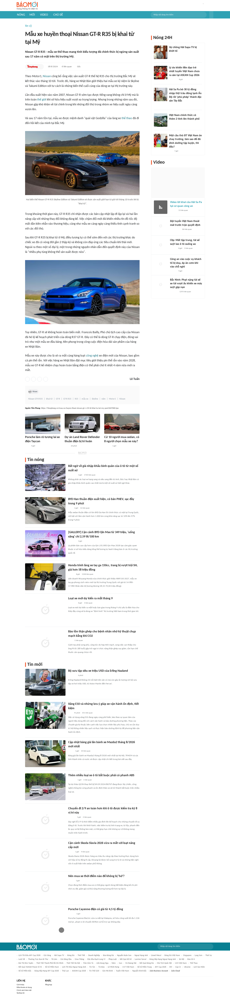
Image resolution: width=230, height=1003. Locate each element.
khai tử (49, 399)
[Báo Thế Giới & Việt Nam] (70, 751)
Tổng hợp (48, 985)
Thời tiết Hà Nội (73, 963)
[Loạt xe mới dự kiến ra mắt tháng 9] (45, 609)
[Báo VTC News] (72, 676)
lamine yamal (140, 959)
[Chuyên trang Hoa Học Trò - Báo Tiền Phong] (170, 151)
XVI (170, 967)
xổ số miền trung (144, 967)
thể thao (127, 118)
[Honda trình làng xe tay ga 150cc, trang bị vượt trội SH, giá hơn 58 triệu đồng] (45, 576)
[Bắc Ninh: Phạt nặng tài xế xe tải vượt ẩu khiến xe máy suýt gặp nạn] (160, 284)
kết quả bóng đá (147, 963)
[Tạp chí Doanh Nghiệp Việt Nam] (71, 574)
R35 (76, 399)
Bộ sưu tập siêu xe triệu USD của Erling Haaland (98, 671)
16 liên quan (85, 508)
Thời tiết (81, 955)
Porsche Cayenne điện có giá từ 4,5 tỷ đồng (95, 909)
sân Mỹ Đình (107, 971)
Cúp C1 (178, 967)
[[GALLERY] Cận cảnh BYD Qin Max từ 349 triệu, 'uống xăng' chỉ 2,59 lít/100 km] (45, 543)
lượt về (22, 959)
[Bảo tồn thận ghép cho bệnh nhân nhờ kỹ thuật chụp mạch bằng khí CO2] (45, 643)
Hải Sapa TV (59, 955)
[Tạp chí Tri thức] (27, 446)
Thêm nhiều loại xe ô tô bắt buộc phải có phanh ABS (101, 775)
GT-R (58, 399)
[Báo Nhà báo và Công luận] (72, 475)
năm (104, 399)
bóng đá (70, 955)
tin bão (101, 967)
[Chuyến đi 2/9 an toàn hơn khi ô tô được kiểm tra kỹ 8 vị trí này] (45, 819)
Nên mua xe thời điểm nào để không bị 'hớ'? (96, 876)
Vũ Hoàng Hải (130, 963)
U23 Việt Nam (181, 963)
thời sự (208, 955)
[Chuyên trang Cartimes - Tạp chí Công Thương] (70, 713)
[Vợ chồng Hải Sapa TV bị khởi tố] (160, 52)
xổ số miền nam (52, 967)
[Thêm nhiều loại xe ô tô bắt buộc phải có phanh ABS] (45, 786)
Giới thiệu (20, 985)
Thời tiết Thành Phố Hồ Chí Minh (49, 963)
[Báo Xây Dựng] (72, 780)
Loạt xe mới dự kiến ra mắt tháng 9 (90, 598)
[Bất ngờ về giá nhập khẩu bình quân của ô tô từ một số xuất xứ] (45, 477)
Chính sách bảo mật (24, 990)
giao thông (79, 959)
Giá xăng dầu (66, 959)
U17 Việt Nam (128, 967)
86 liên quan (187, 229)
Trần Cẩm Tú (88, 963)
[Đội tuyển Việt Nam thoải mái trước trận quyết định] (160, 226)
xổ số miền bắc (25, 971)
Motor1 (112, 399)
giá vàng (47, 955)
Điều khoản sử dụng (24, 987)
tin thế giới (94, 971)
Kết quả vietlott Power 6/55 (30, 967)
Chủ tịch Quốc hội (164, 963)
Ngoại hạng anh (141, 955)
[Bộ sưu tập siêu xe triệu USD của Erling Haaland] (45, 682)
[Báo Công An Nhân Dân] (175, 229)
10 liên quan (85, 751)
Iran (120, 963)
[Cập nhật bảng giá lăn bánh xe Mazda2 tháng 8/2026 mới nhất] (45, 753)
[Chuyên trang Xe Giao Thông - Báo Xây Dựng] (107, 446)
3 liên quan (88, 603)
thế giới (41, 99)
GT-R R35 (67, 399)
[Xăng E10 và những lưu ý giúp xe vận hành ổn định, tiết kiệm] (45, 715)
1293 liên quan (185, 292)
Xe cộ (28, 26)
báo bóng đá (108, 955)
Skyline (95, 399)
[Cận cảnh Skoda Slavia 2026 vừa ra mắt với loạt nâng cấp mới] (45, 854)
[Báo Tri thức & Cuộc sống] (72, 541)
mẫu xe (85, 399)
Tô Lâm (54, 959)
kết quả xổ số (126, 959)
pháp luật (113, 959)
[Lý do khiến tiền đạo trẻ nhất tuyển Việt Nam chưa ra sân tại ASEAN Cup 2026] (160, 72)
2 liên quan (87, 817)
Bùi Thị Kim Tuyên (26, 963)
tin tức (92, 967)
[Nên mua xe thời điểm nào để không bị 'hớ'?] (45, 887)
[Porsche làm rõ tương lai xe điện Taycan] (42, 424)
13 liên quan (183, 210)
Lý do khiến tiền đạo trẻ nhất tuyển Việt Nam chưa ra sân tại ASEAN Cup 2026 (184, 71)
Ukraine (187, 967)
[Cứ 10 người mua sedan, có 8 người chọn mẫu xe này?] (122, 424)
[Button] (211, 14)
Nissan (47, 76)
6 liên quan (67, 67)
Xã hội (181, 959)
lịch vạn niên (199, 967)
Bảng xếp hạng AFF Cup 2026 (47, 971)
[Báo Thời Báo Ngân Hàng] (72, 603)
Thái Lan (65, 971)
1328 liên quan (87, 574)
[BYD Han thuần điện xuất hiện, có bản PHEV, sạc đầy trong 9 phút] (45, 510)
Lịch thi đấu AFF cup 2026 (29, 955)
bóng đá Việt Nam (172, 955)
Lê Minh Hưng (113, 967)
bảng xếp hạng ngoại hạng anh (163, 959)
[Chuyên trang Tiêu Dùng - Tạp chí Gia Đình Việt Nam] (71, 818)
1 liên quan (78, 640)
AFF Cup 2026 (160, 967)
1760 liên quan (89, 475)
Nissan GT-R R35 (35, 399)
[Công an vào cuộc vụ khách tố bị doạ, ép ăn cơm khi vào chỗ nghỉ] (160, 264)
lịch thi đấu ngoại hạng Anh (74, 967)
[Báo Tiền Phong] (32, 66)
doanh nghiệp (94, 955)
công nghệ (92, 355)
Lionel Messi (156, 955)
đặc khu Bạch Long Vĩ (96, 959)
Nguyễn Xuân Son (124, 955)
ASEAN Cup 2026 (79, 971)
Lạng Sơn (198, 955)
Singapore (187, 955)
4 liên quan (85, 852)
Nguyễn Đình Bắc (139, 971)
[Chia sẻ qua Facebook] (27, 379)
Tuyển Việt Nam (122, 971)
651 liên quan (87, 713)
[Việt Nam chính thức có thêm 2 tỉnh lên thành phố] (160, 120)
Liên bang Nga (102, 963)
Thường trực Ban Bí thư (38, 959)
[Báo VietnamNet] (71, 881)
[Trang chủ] (27, 5)
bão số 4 (191, 959)
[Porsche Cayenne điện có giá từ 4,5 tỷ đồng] (45, 920)
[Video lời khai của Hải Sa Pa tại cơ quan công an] (160, 207)
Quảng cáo (21, 993)
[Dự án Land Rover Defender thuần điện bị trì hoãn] (82, 424)
